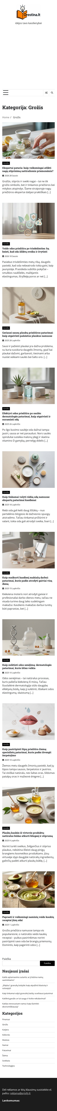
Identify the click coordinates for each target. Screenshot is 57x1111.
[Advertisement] (28, 59)
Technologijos (8, 1065)
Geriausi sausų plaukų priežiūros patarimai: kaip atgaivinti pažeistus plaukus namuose (27, 334)
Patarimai (6, 1050)
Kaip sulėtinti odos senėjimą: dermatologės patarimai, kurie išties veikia (27, 666)
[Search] (52, 93)
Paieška (6, 959)
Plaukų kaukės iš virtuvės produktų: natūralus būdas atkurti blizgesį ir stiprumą (27, 834)
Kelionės (6, 1034)
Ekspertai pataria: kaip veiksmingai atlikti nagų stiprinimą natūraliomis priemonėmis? (27, 169)
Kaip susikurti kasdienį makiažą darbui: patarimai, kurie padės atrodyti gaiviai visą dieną (27, 580)
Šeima (5, 1055)
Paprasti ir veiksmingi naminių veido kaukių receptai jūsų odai (28, 918)
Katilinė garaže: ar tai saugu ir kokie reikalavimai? (24, 998)
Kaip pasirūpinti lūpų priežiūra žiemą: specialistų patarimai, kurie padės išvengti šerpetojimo (26, 752)
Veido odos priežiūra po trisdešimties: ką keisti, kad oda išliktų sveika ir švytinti (25, 250)
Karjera (5, 1029)
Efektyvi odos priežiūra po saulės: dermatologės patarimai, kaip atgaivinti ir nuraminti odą (26, 416)
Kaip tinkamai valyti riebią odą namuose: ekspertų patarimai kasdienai (26, 498)
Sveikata (6, 1060)
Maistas (5, 1040)
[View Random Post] (46, 93)
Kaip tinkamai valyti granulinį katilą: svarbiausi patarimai (27, 993)
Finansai (6, 1019)
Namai (5, 1045)
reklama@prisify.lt (20, 1093)
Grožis (6, 163)
